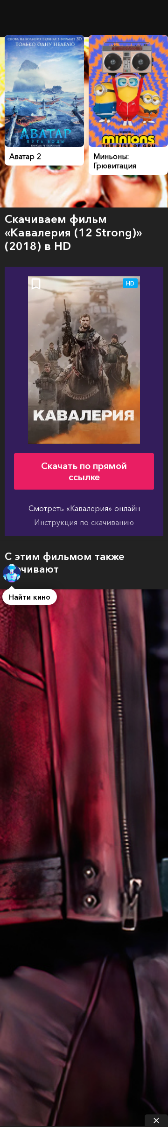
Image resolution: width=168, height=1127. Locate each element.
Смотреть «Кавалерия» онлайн (84, 508)
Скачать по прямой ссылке (84, 471)
